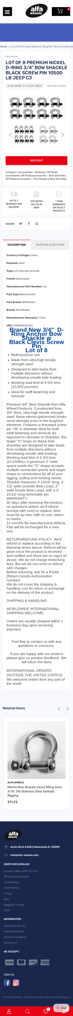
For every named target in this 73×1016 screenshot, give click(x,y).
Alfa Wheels (12, 56)
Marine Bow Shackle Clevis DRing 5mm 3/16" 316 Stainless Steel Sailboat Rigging (34, 791)
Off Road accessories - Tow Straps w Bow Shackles (36, 178)
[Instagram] (16, 982)
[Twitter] (20, 224)
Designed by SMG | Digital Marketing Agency (47, 997)
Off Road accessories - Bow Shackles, (43, 175)
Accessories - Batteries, (32, 172)
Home (3, 46)
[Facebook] (28, 224)
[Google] (36, 224)
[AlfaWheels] (36, 10)
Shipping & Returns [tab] (50, 244)
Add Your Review (56, 85)
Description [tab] (16, 244)
